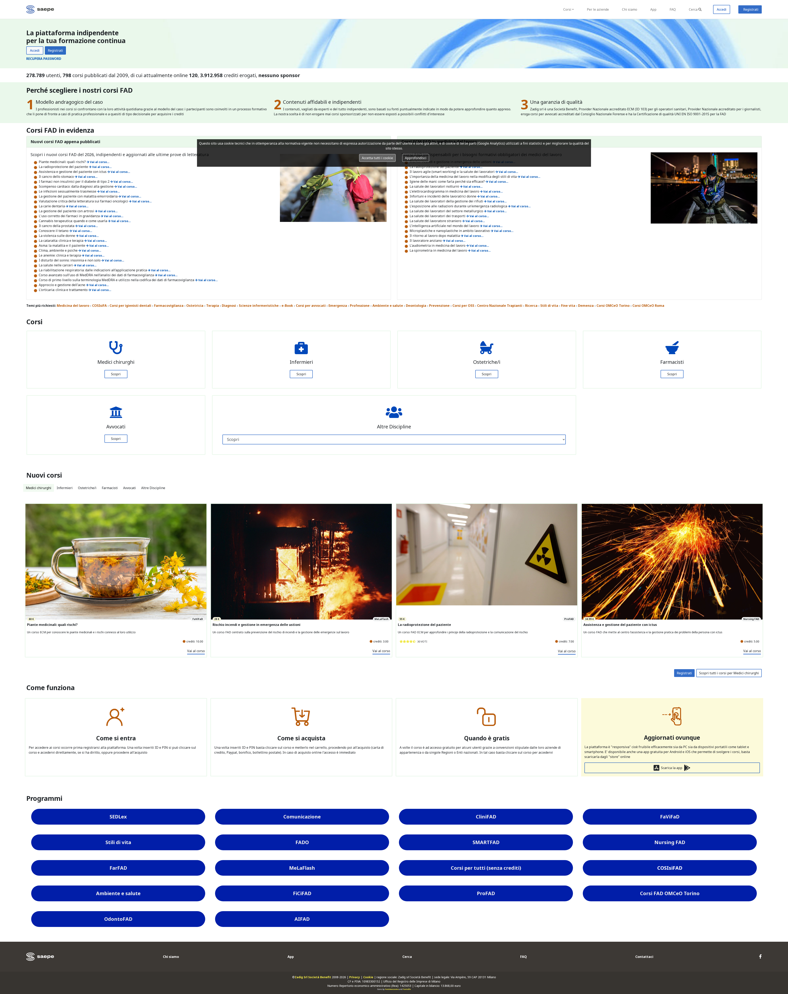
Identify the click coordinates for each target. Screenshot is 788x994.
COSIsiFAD (669, 867)
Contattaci (644, 956)
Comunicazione (302, 816)
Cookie (368, 977)
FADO (302, 842)
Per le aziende (598, 9)
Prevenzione (439, 305)
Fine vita (568, 305)
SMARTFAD (486, 842)
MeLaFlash (302, 867)
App (653, 9)
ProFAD (486, 893)
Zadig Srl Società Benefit (313, 977)
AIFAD (302, 918)
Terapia (212, 305)
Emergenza (338, 305)
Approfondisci (415, 158)
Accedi (721, 9)
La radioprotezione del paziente (424, 625)
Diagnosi (229, 305)
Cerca (693, 9)
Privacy (354, 977)
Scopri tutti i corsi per (729, 673)
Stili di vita (549, 305)
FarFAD (118, 867)
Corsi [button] (567, 9)
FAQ (673, 9)
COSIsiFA (99, 305)
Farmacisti (110, 488)
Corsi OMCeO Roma (648, 305)
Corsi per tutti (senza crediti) (486, 867)
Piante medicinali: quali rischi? (52, 625)
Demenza (586, 305)
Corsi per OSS (463, 305)
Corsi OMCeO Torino (613, 305)
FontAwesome (392, 989)
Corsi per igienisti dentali (130, 305)
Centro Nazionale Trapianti (499, 305)
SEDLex (118, 816)
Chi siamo (629, 9)
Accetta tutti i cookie (377, 158)
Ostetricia (194, 305)
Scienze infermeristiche (259, 305)
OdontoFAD (118, 918)
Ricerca (531, 305)
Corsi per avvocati (311, 305)
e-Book (287, 305)
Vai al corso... (101, 167)
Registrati (750, 9)
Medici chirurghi (38, 488)
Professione (360, 305)
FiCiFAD (302, 893)
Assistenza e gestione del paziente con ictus (620, 625)
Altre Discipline (153, 488)
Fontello (407, 989)
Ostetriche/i (87, 488)
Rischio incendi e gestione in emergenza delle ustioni (256, 625)
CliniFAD (486, 816)
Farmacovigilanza (168, 305)
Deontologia (416, 305)
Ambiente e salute (387, 305)
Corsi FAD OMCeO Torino (670, 893)
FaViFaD (669, 816)
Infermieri (65, 488)
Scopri (116, 374)
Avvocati (129, 488)
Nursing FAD (669, 842)
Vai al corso (196, 651)
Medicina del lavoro (73, 305)
